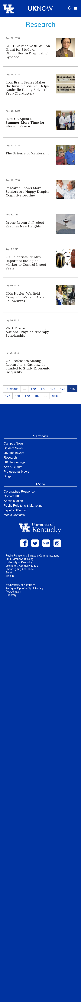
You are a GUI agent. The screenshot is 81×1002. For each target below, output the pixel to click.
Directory (11, 595)
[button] (75, 8)
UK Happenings (14, 462)
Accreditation (13, 591)
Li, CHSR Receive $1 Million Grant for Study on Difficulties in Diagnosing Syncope (28, 51)
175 (62, 389)
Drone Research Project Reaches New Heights (25, 224)
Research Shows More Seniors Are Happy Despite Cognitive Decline (27, 192)
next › (55, 395)
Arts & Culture (13, 467)
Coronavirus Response (19, 491)
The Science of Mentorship (28, 153)
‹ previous (11, 389)
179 (27, 395)
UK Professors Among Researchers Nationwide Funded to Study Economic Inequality (28, 366)
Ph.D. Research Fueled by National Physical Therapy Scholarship (27, 332)
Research (10, 457)
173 (43, 389)
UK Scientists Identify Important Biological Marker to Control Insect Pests (26, 262)
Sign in (10, 576)
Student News (13, 448)
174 (52, 389)
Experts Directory (15, 510)
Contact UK (11, 496)
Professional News (16, 471)
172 (33, 389)
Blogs (7, 476)
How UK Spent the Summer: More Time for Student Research (25, 122)
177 (7, 395)
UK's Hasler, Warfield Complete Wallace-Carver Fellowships (27, 297)
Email (9, 572)
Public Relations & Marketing (23, 505)
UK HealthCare (14, 453)
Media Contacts (14, 515)
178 (17, 395)
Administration (13, 501)
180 (37, 395)
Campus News (14, 443)
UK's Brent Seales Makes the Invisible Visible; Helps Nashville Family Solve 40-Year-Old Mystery (27, 88)
